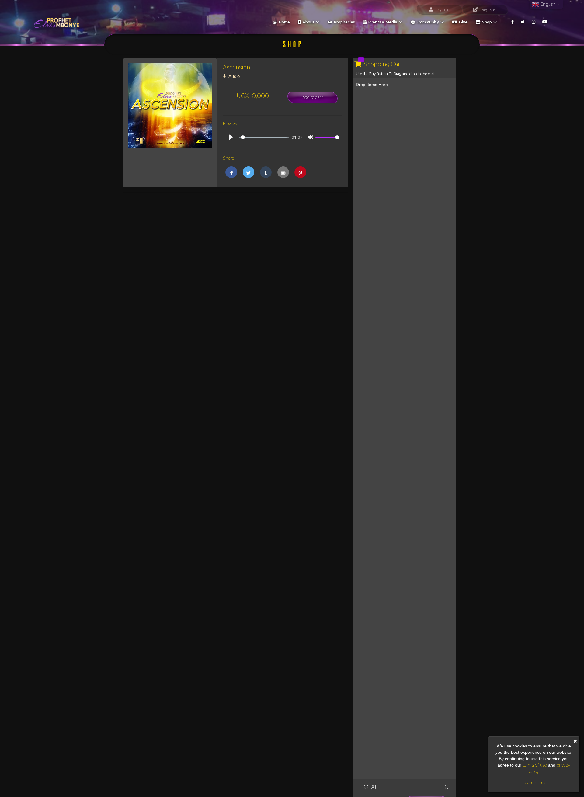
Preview (230, 123)
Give (462, 22)
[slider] (264, 137)
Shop (486, 22)
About (308, 22)
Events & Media (382, 22)
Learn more (534, 782)
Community (427, 22)
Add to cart (312, 97)
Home (283, 22)
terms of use (535, 765)
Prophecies (343, 22)
